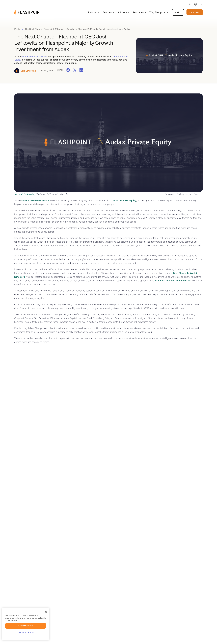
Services (107, 12)
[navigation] (122, 12)
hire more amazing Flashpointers (173, 280)
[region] (25, 624)
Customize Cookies (26, 632)
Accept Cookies (25, 626)
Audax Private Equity (124, 200)
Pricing (178, 12)
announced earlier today (33, 56)
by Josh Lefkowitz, (24, 194)
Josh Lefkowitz (28, 71)
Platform (92, 12)
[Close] (46, 612)
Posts (17, 29)
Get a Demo (194, 12)
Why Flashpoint (157, 12)
